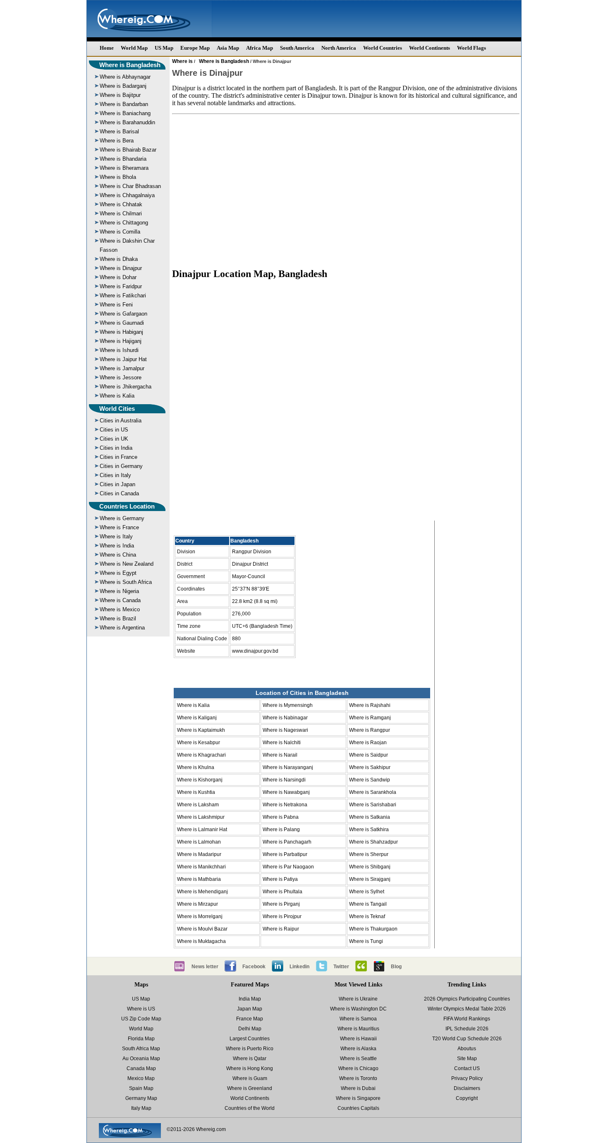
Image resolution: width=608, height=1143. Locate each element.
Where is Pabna (281, 817)
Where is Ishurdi (119, 350)
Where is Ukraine (358, 999)
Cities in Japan (117, 484)
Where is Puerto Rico (249, 1048)
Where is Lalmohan (199, 842)
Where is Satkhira (369, 829)
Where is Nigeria (119, 591)
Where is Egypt (118, 573)
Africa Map (259, 48)
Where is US (141, 1009)
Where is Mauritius (358, 1029)
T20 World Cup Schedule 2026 (467, 1039)
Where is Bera (117, 140)
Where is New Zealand (126, 564)
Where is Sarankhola (372, 792)
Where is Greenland (249, 1088)
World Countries (382, 48)
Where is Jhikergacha (125, 386)
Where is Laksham (198, 805)
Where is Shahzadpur (373, 842)
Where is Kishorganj (200, 780)
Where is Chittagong (124, 222)
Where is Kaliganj (197, 718)
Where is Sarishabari (372, 805)
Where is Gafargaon (123, 314)
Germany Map (141, 1098)
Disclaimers (467, 1088)
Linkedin (299, 966)
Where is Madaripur (199, 854)
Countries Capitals (358, 1108)
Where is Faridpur (121, 286)
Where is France (119, 527)
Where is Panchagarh (287, 842)
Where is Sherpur (368, 854)
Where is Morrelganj (200, 916)
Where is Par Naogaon (288, 867)
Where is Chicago (358, 1068)
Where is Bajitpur (120, 95)
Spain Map (141, 1088)
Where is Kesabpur (198, 742)
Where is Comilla (120, 232)
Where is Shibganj (369, 867)
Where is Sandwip (369, 780)
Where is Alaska (358, 1048)
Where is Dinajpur (121, 268)
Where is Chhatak (121, 204)
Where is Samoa (358, 1019)
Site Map (467, 1058)
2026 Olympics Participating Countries (467, 999)
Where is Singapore (358, 1098)
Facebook (254, 966)
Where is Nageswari (285, 730)
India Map (250, 999)
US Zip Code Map (141, 1019)
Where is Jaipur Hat (123, 359)
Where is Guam (249, 1078)
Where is (182, 61)
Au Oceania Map (141, 1058)
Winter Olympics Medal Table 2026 (467, 1009)
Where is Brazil (118, 618)
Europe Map (195, 48)
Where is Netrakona (285, 805)
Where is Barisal (119, 131)
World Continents (429, 48)
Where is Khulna (195, 767)
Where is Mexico (120, 609)
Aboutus (466, 1048)
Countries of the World (250, 1108)
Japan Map (249, 1009)
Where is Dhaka (119, 259)
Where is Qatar (249, 1058)
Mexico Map (141, 1078)
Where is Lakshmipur (201, 817)
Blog (396, 966)
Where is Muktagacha (201, 941)
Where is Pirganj (281, 904)
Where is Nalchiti (282, 742)
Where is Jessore (120, 377)
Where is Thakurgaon (373, 929)
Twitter (341, 966)
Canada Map (141, 1068)
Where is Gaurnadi (122, 323)
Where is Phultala (282, 892)
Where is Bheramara (124, 168)
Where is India (117, 546)
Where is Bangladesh (129, 64)
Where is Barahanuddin (127, 122)
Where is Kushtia (196, 792)
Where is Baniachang (125, 113)
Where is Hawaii (358, 1039)
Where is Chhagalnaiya (127, 195)
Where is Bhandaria (123, 159)
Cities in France (118, 457)
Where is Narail (280, 755)
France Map (249, 1019)
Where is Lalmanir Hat (202, 829)
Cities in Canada (119, 493)
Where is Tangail (368, 904)
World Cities (117, 408)
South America (297, 48)
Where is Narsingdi (284, 780)
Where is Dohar (118, 277)
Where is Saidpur (368, 755)
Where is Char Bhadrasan (130, 186)
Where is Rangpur (369, 730)
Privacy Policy (467, 1078)
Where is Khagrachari (201, 755)
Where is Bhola (118, 177)
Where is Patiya (280, 879)
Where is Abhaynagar (125, 77)
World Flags (471, 48)
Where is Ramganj (370, 718)
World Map (134, 48)
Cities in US (114, 430)
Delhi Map (249, 1029)
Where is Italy (116, 536)
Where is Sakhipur (369, 767)
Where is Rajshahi (369, 705)
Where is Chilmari (121, 213)
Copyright (467, 1098)
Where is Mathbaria (199, 879)
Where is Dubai (358, 1088)
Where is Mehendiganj (202, 892)
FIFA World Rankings (466, 1019)
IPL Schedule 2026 (466, 1029)
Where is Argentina (122, 628)
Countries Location (127, 506)
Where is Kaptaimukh (201, 730)
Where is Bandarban (124, 104)
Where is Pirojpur (282, 916)
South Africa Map (141, 1048)
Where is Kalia (117, 396)
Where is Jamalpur (122, 368)
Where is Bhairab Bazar (128, 150)
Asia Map (228, 48)
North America (338, 48)
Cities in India (116, 448)
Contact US (467, 1068)
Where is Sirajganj (369, 879)
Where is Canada (120, 600)
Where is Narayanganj (288, 767)
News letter (204, 966)
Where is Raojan (368, 742)
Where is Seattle (358, 1058)
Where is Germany (122, 518)
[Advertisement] (345, 187)
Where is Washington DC (358, 1009)
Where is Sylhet (366, 892)
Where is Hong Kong (249, 1068)
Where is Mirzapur (197, 904)
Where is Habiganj (121, 332)
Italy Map (141, 1108)
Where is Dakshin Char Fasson (127, 245)
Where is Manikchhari (201, 867)
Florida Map (141, 1039)
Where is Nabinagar (285, 718)
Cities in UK (114, 439)
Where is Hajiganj (120, 341)
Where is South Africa (126, 582)
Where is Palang (281, 829)
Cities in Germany (121, 466)
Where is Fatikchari (123, 295)
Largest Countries (250, 1039)
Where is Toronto (358, 1078)
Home (107, 48)
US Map (164, 48)
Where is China (118, 555)
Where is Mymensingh (288, 705)
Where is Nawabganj (286, 792)
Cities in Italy (115, 475)
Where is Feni (116, 304)
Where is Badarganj (123, 86)
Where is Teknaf (367, 916)
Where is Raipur (281, 929)
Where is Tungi (366, 941)
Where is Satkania (369, 817)
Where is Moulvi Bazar (202, 929)
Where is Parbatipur (285, 854)
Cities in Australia (120, 420)
